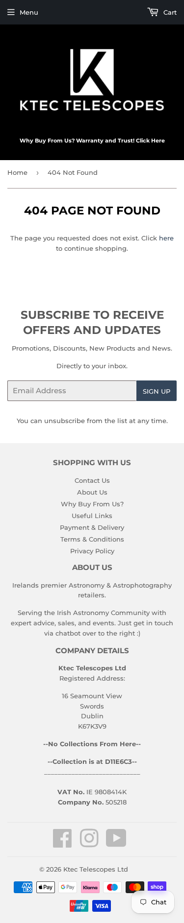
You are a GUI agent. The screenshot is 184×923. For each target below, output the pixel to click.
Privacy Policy (92, 551)
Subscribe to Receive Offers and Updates (92, 322)
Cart (169, 12)
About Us (92, 492)
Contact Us (92, 480)
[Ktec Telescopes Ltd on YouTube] (116, 844)
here (166, 238)
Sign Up (156, 391)
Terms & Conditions (92, 539)
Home (17, 172)
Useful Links (92, 516)
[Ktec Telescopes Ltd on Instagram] (89, 844)
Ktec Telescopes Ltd (95, 869)
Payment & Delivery (92, 527)
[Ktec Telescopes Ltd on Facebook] (63, 844)
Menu (29, 12)
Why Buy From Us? (92, 504)
